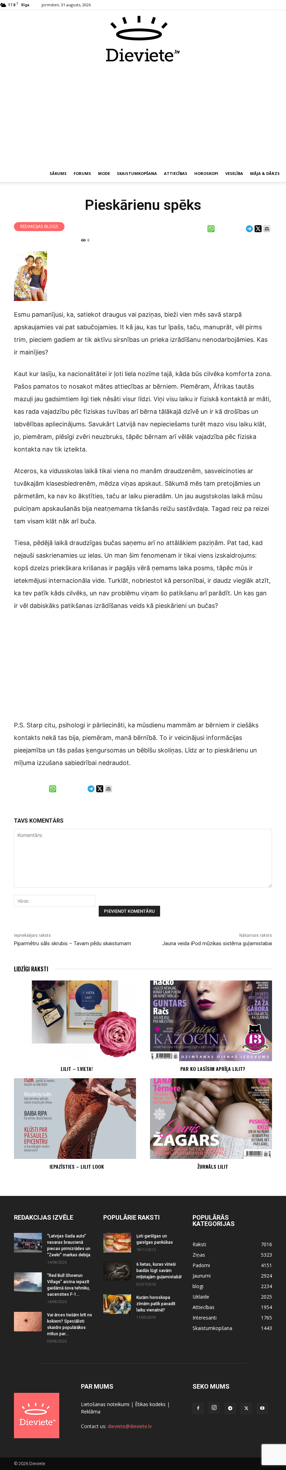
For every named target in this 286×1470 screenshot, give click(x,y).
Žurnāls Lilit (212, 1166)
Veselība (234, 173)
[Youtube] (262, 1408)
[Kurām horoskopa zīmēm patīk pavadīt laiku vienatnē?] (117, 1304)
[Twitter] (246, 1408)
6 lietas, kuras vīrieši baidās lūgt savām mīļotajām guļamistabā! (159, 1270)
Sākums (58, 173)
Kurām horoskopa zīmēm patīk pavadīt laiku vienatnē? (155, 1304)
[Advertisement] (143, 114)
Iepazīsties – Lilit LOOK (77, 1166)
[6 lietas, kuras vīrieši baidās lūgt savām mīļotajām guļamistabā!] (117, 1271)
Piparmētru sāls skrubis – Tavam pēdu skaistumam (72, 943)
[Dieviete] (143, 39)
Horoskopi (206, 173)
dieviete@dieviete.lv (130, 1426)
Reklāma (90, 1411)
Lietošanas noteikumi (105, 1404)
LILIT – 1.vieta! (77, 1068)
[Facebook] (198, 1408)
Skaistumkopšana (137, 173)
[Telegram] (230, 1408)
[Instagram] (214, 1407)
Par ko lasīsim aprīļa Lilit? (212, 1068)
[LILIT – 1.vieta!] (75, 1020)
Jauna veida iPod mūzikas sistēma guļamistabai (217, 943)
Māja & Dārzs (265, 173)
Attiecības (175, 173)
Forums (82, 173)
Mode (104, 173)
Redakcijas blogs (39, 226)
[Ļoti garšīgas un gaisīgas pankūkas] (117, 1242)
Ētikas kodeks (150, 1404)
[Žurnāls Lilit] (211, 1118)
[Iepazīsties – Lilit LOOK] (75, 1118)
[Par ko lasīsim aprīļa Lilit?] (211, 1020)
